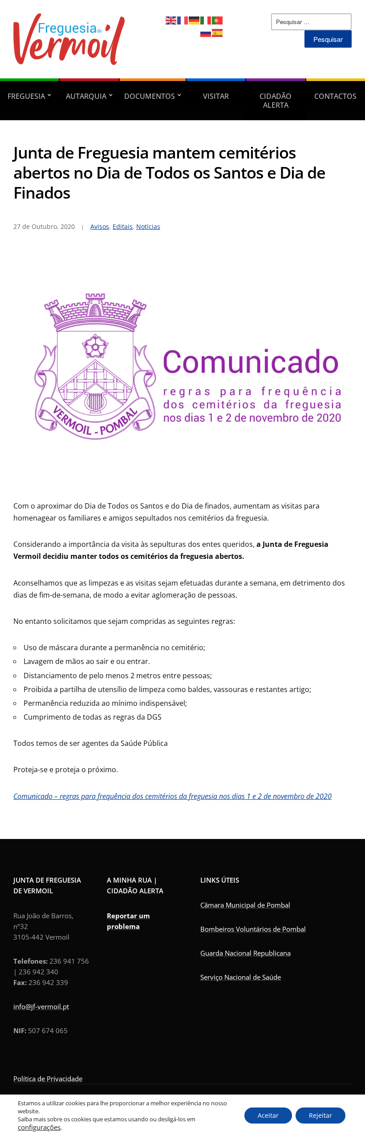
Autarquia (86, 96)
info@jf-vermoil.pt (41, 1006)
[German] (194, 19)
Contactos (335, 96)
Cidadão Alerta (276, 100)
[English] (171, 19)
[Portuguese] (217, 19)
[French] (183, 19)
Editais (123, 226)
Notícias (148, 226)
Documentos (149, 96)
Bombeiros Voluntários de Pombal (253, 928)
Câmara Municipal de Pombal (245, 904)
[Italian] (206, 19)
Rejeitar (320, 1115)
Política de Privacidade (47, 1078)
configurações (39, 1127)
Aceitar (268, 1115)
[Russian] (206, 32)
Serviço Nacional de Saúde (240, 977)
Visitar (216, 96)
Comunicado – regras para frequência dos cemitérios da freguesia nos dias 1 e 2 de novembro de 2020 (172, 796)
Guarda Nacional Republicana (245, 953)
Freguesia (26, 96)
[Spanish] (217, 32)
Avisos (99, 226)
